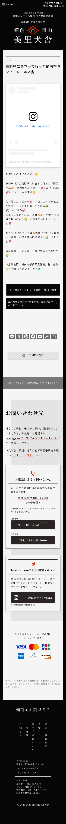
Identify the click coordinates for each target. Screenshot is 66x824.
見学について (34, 455)
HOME (9, 382)
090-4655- (37, 524)
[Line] (11, 337)
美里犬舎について (33, 737)
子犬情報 (27, 730)
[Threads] (26, 337)
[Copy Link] (47, 337)
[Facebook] (33, 337)
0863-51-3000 (37, 540)
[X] (19, 337)
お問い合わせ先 (46, 736)
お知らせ (19, 382)
